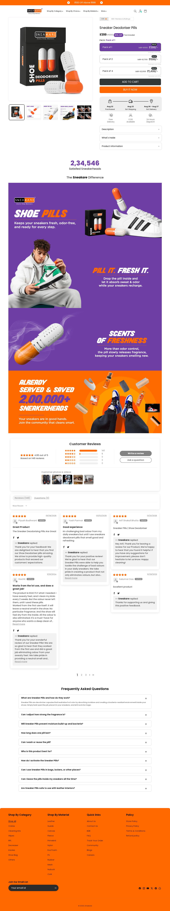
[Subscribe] (55, 888)
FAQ (89, 835)
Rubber (51, 859)
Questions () (41, 498)
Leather (51, 821)
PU (49, 855)
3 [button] (86, 674)
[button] (135, 11)
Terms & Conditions (135, 831)
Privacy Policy (132, 826)
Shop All (12, 821)
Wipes (11, 835)
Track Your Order (95, 840)
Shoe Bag (13, 855)
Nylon (50, 845)
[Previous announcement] (68, 2)
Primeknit (52, 840)
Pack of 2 (130, 59)
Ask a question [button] (135, 460)
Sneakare (88, 906)
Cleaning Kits (14, 831)
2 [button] (81, 674)
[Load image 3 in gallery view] (50, 112)
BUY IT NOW (130, 89)
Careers (90, 855)
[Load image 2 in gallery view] (33, 112)
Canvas (51, 831)
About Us (91, 821)
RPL (9, 840)
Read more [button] (71, 578)
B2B (88, 831)
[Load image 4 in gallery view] (67, 112)
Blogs (89, 850)
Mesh (50, 864)
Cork (50, 874)
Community (92, 845)
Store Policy (131, 821)
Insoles (11, 850)
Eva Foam (52, 850)
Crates (11, 826)
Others (11, 859)
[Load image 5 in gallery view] (84, 112)
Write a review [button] (136, 453)
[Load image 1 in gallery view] (17, 112)
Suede (51, 826)
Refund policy (132, 835)
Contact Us (92, 826)
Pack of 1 (130, 47)
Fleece (51, 835)
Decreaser (13, 845)
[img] (19, 516)
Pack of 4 (130, 71)
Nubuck (51, 869)
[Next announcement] (101, 2)
